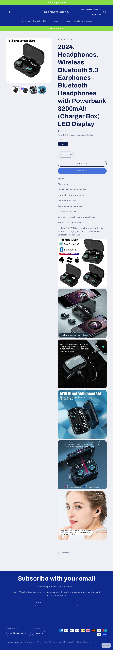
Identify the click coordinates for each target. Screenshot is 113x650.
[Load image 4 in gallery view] (42, 90)
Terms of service (55, 642)
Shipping (71, 135)
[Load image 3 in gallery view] (33, 90)
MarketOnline (17, 642)
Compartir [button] (65, 553)
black (63, 144)
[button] (9, 12)
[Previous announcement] (6, 2)
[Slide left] (8, 89)
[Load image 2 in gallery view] (24, 90)
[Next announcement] (106, 2)
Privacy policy (42, 642)
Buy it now (82, 171)
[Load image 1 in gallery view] (15, 90)
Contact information (84, 642)
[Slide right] (49, 89)
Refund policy (30, 642)
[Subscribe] (76, 603)
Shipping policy (68, 642)
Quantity (61, 149)
